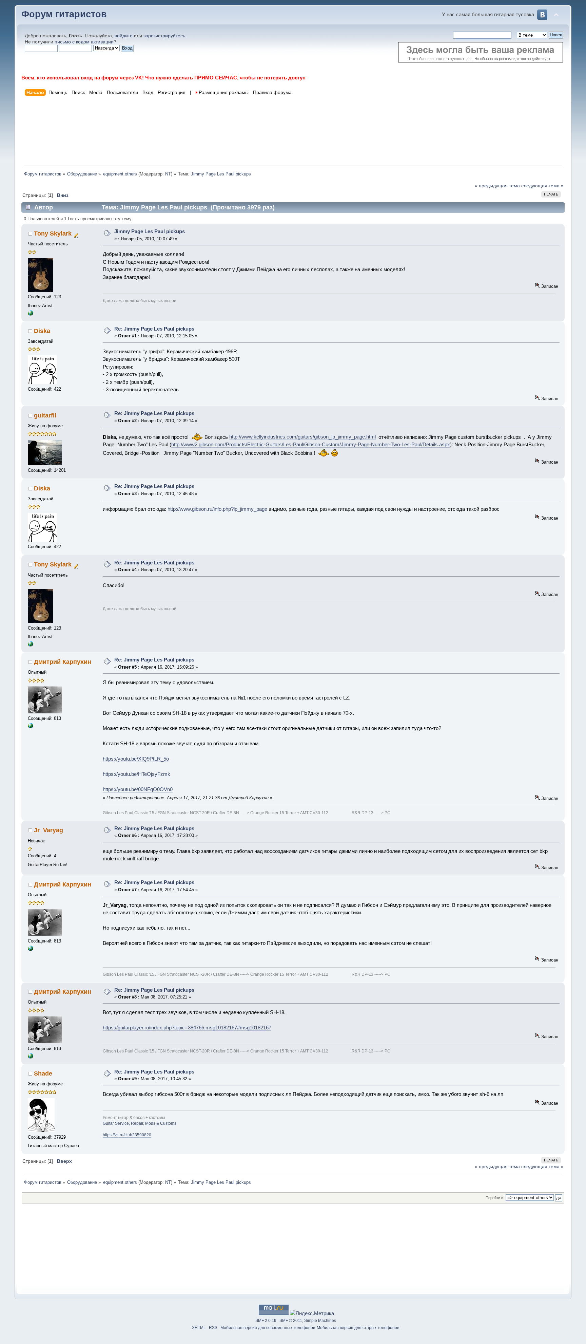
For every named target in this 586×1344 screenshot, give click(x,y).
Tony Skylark (53, 233)
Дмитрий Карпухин (62, 661)
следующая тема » (542, 185)
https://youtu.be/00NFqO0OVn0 (138, 789)
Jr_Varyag (48, 830)
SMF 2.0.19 (265, 1320)
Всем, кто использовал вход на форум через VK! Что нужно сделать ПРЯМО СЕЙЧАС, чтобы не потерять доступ (163, 77)
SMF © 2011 (290, 1320)
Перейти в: (495, 1198)
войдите (124, 35)
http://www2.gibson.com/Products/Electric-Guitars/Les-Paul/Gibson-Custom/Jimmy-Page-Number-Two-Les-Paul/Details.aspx (310, 444)
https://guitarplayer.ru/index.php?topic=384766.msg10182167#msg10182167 (187, 1027)
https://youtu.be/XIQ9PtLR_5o (136, 759)
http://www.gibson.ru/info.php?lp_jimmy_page (217, 509)
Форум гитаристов (64, 14)
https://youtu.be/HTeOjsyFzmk (136, 774)
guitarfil (45, 415)
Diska (42, 331)
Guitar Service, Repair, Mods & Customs (139, 1123)
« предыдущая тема (497, 185)
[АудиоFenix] (30, 726)
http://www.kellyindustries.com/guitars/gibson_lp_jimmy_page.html (302, 437)
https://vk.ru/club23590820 (127, 1135)
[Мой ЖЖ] (30, 314)
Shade (43, 1073)
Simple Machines (320, 1320)
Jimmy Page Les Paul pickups (149, 231)
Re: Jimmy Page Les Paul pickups (154, 329)
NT (168, 173)
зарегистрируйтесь (164, 35)
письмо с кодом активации (84, 41)
